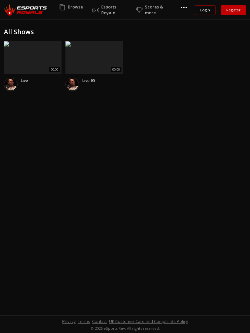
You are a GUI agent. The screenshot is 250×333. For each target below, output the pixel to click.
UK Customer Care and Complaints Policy (148, 321)
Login (205, 9)
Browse (75, 7)
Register (233, 9)
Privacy (69, 321)
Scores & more (154, 10)
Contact (99, 321)
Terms (84, 321)
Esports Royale (108, 10)
